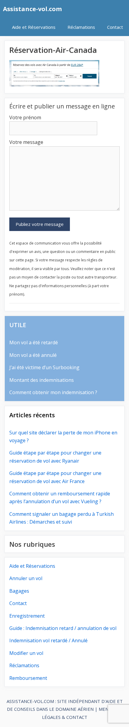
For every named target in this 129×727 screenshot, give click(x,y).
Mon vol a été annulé (33, 355)
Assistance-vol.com (32, 9)
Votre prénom (25, 117)
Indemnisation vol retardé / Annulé (48, 640)
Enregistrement (27, 616)
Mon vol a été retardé (33, 342)
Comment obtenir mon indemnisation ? (53, 392)
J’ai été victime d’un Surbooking (44, 367)
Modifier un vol (26, 653)
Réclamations (81, 27)
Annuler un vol (25, 578)
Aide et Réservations (34, 27)
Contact (115, 27)
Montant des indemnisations (41, 380)
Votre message (26, 142)
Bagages (19, 591)
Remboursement (28, 678)
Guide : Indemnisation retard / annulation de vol (62, 628)
